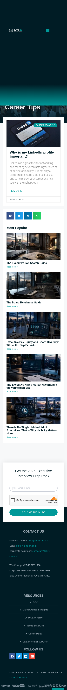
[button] (48, 30)
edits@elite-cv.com (26, 545)
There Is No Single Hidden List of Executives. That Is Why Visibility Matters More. (32, 430)
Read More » (16, 191)
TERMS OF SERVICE (18, 678)
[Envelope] (32, 656)
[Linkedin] (26, 656)
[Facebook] (12, 656)
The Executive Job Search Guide (27, 263)
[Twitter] (19, 656)
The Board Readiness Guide (24, 302)
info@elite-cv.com (38, 540)
